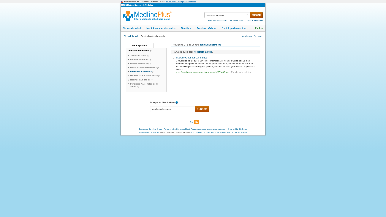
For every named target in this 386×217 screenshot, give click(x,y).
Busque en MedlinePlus (162, 102)
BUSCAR (256, 15)
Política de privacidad (171, 129)
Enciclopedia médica (234, 28)
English (259, 28)
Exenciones (143, 129)
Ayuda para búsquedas (252, 36)
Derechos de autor (156, 129)
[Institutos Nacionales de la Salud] (123, 5)
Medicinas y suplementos (161, 28)
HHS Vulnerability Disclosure (236, 129)
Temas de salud (132, 28)
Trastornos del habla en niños (191, 57)
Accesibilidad (185, 129)
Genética (186, 28)
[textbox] (227, 15)
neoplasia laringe (203, 51)
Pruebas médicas (206, 28)
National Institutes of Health (237, 132)
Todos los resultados (138, 50)
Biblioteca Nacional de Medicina (139, 5)
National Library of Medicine (149, 132)
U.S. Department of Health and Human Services (208, 132)
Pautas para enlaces (198, 129)
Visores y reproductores (216, 129)
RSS (191, 122)
